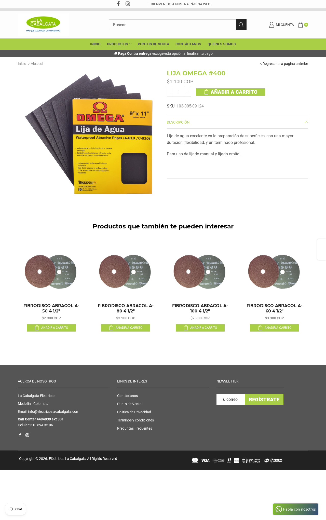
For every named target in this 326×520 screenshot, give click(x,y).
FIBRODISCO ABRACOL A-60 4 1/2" (274, 308)
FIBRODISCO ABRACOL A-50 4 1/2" (51, 308)
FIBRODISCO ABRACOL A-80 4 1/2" (126, 308)
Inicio (22, 64)
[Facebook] (118, 4)
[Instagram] (127, 4)
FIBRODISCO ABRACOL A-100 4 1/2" (200, 308)
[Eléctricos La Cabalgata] (43, 24)
